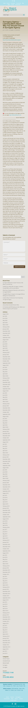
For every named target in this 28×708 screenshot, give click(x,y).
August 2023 (5, 391)
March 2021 (5, 452)
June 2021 (5, 446)
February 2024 (6, 378)
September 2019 (6, 491)
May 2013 (5, 629)
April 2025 (5, 348)
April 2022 (5, 425)
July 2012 (5, 651)
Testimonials (18, 3)
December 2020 (6, 459)
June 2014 (5, 604)
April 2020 (5, 476)
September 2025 (6, 337)
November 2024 (6, 358)
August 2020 (5, 467)
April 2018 (5, 525)
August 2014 (5, 600)
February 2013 (6, 636)
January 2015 (6, 589)
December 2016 (6, 544)
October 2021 (6, 437)
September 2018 (6, 516)
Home (4, 3)
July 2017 (5, 529)
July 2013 (5, 625)
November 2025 (6, 333)
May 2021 (5, 448)
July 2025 (5, 341)
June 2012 (5, 653)
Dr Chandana (6, 307)
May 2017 (5, 533)
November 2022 (6, 410)
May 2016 (5, 559)
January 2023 (6, 405)
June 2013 (5, 627)
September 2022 (6, 414)
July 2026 (5, 316)
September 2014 (6, 597)
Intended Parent (6, 661)
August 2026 (5, 314)
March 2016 (5, 563)
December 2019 (6, 484)
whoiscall (5, 305)
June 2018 (5, 521)
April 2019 (5, 501)
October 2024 (6, 361)
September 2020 (6, 465)
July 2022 (5, 418)
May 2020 (5, 474)
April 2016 (5, 561)
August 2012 (5, 649)
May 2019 (5, 499)
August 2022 (5, 416)
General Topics (6, 658)
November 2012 (6, 642)
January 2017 (6, 542)
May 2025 (5, 346)
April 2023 (5, 399)
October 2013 (6, 621)
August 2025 (5, 339)
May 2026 (5, 320)
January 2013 (6, 638)
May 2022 (5, 423)
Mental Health (6, 663)
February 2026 (6, 326)
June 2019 (5, 497)
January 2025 (6, 354)
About (9, 4)
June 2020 (5, 472)
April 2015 (5, 583)
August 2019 (5, 493)
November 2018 (6, 512)
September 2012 (6, 647)
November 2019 (6, 487)
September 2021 (6, 440)
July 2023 (5, 393)
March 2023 (5, 401)
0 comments (17, 30)
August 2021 (5, 442)
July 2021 (5, 444)
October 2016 (6, 548)
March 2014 (5, 610)
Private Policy (17, 4)
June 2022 (5, 420)
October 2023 (6, 386)
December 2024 (6, 356)
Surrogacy (5, 665)
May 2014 (5, 606)
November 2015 (6, 572)
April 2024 (5, 373)
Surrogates (13, 3)
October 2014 (6, 595)
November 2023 (6, 384)
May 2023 (5, 397)
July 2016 (5, 555)
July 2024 (5, 367)
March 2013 (5, 634)
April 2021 (5, 450)
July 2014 (5, 602)
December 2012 (6, 640)
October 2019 (6, 489)
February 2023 (6, 403)
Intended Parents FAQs (14, 305)
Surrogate (11, 30)
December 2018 (6, 510)
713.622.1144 (8, 673)
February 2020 (6, 480)
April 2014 (5, 608)
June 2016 (5, 557)
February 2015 (6, 587)
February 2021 (6, 455)
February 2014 (6, 612)
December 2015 (6, 570)
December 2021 (6, 433)
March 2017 (5, 538)
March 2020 (5, 478)
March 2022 (5, 427)
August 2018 (5, 519)
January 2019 (6, 508)
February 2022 (6, 429)
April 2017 (5, 536)
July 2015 (5, 576)
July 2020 (5, 469)
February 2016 (6, 565)
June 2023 (5, 395)
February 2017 (6, 540)
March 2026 (5, 324)
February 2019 (6, 506)
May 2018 (5, 523)
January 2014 (6, 615)
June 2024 (5, 369)
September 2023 (6, 388)
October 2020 (6, 463)
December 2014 (6, 591)
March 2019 (5, 504)
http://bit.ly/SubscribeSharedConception (12, 40)
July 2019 (5, 495)
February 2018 (6, 527)
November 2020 (6, 461)
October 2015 (6, 574)
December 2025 (6, 331)
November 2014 (6, 593)
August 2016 (5, 553)
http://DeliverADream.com (15, 115)
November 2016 (6, 546)
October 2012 (6, 644)
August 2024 (5, 365)
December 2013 (6, 617)
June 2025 (5, 344)
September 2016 (6, 551)
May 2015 (5, 580)
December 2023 (6, 382)
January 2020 (6, 482)
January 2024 (6, 380)
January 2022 (6, 431)
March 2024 (5, 376)
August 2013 (5, 623)
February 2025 (6, 352)
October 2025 (6, 335)
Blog (23, 3)
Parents (8, 3)
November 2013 (6, 619)
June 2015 (5, 578)
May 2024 (5, 371)
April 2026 (5, 322)
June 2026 (5, 318)
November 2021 (6, 435)
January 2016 (6, 568)
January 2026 (6, 329)
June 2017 (5, 531)
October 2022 (6, 412)
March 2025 (5, 350)
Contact (12, 4)
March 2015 (5, 585)
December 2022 (6, 408)
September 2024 (6, 363)
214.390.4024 (8, 677)
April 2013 (5, 632)
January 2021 (6, 457)
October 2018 (6, 514)
